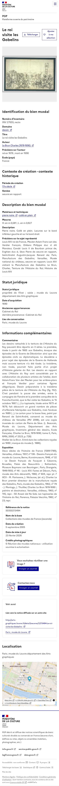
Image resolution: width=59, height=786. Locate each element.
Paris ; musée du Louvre (16, 632)
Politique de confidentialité (27, 777)
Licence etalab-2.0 (17, 782)
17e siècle (7, 186)
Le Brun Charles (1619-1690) (16, 145)
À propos (43, 762)
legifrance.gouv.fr (10, 755)
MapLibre (8, 700)
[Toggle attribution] (53, 700)
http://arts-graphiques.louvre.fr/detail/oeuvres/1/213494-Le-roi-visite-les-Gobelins (29, 623)
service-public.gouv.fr (29, 749)
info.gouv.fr (7, 749)
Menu (55, 4)
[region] (29, 684)
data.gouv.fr (30, 755)
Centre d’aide (44, 767)
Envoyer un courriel (28, 568)
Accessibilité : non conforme (13, 762)
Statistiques (27, 767)
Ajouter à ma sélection (51, 34)
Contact (32, 762)
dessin (5, 130)
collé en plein (26, 215)
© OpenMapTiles (42, 700)
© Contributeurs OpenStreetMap (17, 703)
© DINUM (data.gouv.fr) (24, 700)
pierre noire (8, 215)
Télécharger (32, 34)
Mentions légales (8, 777)
